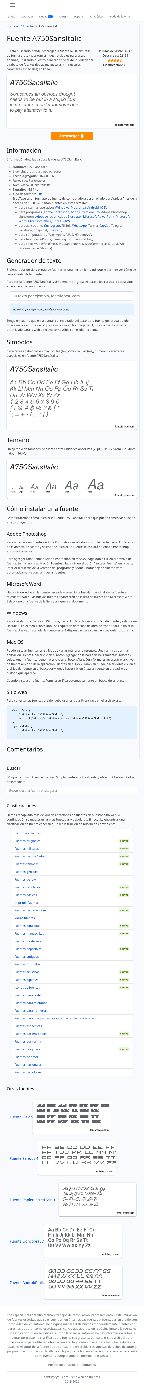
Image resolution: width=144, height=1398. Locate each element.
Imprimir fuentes (26, 903)
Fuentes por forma (27, 1041)
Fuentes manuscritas (29, 933)
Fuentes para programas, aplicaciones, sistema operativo (55, 1018)
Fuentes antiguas (26, 957)
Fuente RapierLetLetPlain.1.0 (34, 1199)
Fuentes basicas (25, 895)
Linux (82, 207)
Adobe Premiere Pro (85, 212)
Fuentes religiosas (27, 1049)
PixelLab (54, 230)
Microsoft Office (39, 221)
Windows (62, 207)
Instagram (52, 226)
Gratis (11, 16)
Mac (74, 207)
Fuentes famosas (26, 864)
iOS (102, 207)
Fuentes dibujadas (27, 926)
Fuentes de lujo (25, 879)
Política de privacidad (63, 1365)
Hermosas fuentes (27, 833)
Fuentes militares (26, 849)
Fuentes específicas (28, 1026)
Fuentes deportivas (28, 949)
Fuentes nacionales (28, 1065)
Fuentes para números (30, 1011)
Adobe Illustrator (70, 216)
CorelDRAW (61, 221)
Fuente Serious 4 (24, 1158)
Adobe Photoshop (56, 212)
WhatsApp (79, 226)
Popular (79, 16)
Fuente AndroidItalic (27, 1282)
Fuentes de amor (26, 1057)
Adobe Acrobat (45, 216)
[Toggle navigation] (12, 5)
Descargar (70, 135)
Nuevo (45, 16)
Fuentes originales (27, 841)
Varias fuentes (24, 918)
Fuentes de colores (27, 1072)
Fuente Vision (21, 1117)
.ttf (40, 194)
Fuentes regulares (27, 887)
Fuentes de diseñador (29, 856)
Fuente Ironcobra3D (27, 1241)
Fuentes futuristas (27, 964)
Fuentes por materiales (30, 1034)
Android (93, 207)
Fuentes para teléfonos (30, 1003)
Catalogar (27, 16)
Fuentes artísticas (26, 972)
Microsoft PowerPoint (98, 216)
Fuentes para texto (27, 995)
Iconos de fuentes (27, 987)
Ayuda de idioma (119, 16)
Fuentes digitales (26, 980)
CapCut (104, 226)
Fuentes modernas (27, 941)
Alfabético (96, 16)
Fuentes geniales (26, 872)
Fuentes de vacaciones (30, 910)
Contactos (88, 1365)
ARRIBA (63, 16)
